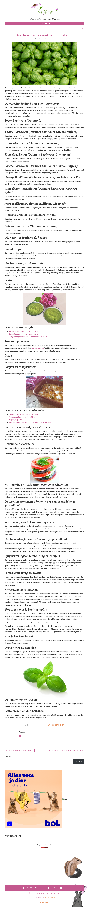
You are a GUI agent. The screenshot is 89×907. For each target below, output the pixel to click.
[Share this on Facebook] (51, 725)
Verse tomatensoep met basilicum (22, 417)
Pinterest (46, 23)
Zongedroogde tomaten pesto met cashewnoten (28, 336)
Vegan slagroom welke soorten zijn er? (20, 750)
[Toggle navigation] (7, 29)
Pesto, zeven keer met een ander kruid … (25, 331)
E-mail (49, 23)
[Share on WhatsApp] (58, 725)
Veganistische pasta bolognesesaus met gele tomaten (30, 422)
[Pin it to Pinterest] (53, 725)
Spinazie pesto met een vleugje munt (23, 334)
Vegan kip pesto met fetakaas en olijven (24, 414)
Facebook (39, 23)
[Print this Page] (63, 725)
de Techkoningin (50, 897)
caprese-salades (37, 348)
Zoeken (8, 756)
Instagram (42, 23)
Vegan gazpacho (15, 419)
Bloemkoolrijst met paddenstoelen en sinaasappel (65, 750)
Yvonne (55, 39)
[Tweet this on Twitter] (49, 725)
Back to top (44, 902)
